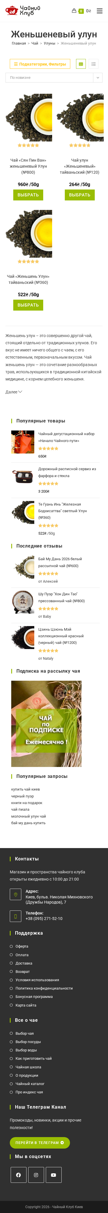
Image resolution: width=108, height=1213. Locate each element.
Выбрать (28, 195)
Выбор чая (25, 1033)
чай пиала (20, 809)
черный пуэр (22, 796)
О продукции (27, 1075)
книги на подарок (26, 803)
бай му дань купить (28, 823)
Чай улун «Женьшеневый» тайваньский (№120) (79, 166)
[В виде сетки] (81, 64)
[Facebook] (18, 1175)
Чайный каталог (30, 1084)
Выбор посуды (28, 1042)
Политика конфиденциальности (44, 988)
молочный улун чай (28, 816)
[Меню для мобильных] (97, 11)
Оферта (22, 946)
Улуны (49, 43)
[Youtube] (54, 1175)
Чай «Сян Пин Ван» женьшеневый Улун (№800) (28, 166)
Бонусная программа (34, 996)
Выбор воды (26, 1050)
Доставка (24, 963)
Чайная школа (28, 1067)
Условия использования (37, 980)
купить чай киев (25, 789)
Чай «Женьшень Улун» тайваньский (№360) (28, 279)
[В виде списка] (93, 64)
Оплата (22, 955)
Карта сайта (26, 1005)
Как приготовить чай (34, 1058)
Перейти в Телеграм (38, 1143)
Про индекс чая (29, 1092)
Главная (19, 43)
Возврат (23, 971)
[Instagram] (36, 1175)
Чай (34, 43)
